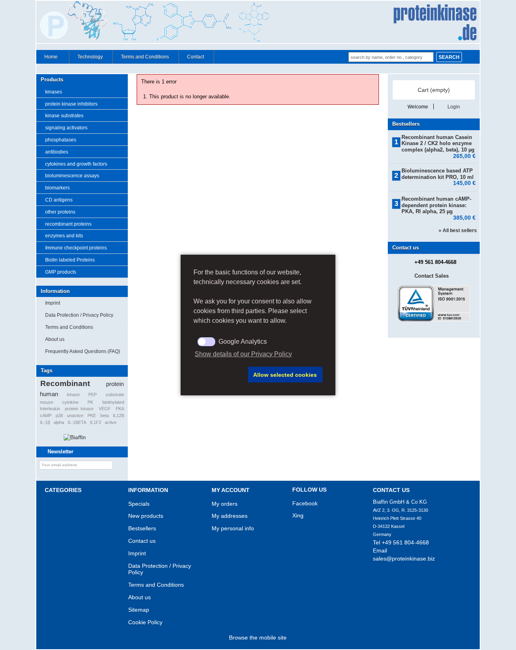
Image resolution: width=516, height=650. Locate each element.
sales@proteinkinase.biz (404, 558)
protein (115, 383)
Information (55, 291)
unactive (75, 415)
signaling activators (66, 128)
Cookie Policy (145, 622)
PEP (92, 394)
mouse (46, 402)
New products (145, 516)
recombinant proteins (68, 224)
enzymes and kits (64, 236)
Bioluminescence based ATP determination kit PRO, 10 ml (439, 174)
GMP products (60, 272)
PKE (91, 415)
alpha (59, 422)
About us (54, 339)
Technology (90, 57)
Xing (298, 515)
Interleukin (50, 408)
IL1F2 (95, 422)
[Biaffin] (75, 437)
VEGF (105, 408)
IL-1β (45, 422)
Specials (139, 503)
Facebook (305, 503)
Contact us (142, 541)
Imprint (52, 303)
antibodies (56, 152)
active (111, 422)
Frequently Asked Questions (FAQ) (82, 351)
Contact (195, 57)
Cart (434, 90)
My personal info (233, 528)
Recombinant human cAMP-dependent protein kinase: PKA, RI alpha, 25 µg (439, 205)
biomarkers (57, 188)
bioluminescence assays (72, 176)
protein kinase (79, 408)
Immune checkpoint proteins (76, 248)
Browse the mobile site (258, 637)
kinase (73, 394)
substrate (115, 394)
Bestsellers (406, 124)
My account (231, 490)
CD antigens (59, 200)
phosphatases (60, 140)
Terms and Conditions (145, 57)
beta (104, 415)
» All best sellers (458, 230)
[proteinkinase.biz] (258, 22)
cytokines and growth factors (76, 164)
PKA (120, 408)
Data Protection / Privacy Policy (79, 315)
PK (90, 402)
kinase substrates (64, 115)
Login (453, 106)
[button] (219, 375)
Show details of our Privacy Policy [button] (243, 354)
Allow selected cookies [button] (285, 375)
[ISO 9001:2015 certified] (433, 320)
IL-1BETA (77, 422)
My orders (224, 503)
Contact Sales (431, 276)
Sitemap (138, 609)
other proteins (60, 212)
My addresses (230, 516)
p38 (59, 415)
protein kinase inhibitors (71, 104)
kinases (53, 92)
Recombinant (65, 383)
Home (47, 59)
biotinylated (113, 402)
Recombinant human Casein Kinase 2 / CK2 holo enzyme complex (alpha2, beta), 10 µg (439, 143)
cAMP (46, 415)
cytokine (70, 402)
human (49, 393)
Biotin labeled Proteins (70, 260)
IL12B (118, 415)
